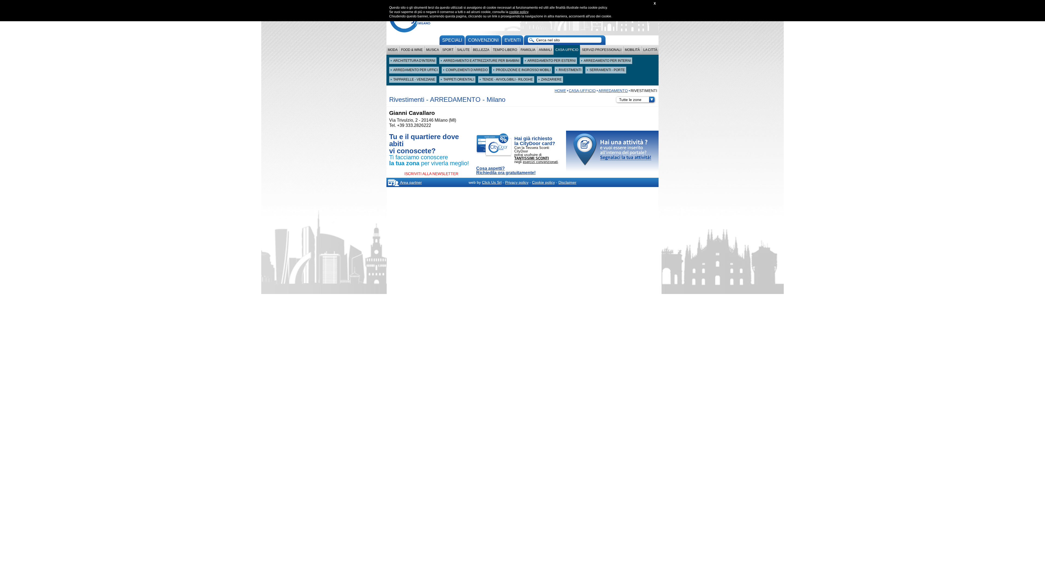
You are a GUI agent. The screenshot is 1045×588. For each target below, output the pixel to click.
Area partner (410, 182)
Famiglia (528, 50)
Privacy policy (516, 182)
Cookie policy (543, 182)
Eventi (513, 40)
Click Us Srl (492, 182)
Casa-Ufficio (566, 50)
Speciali (452, 40)
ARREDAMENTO (613, 90)
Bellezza (481, 50)
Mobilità (632, 50)
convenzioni (483, 40)
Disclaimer (567, 182)
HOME (560, 90)
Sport (447, 50)
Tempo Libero (505, 50)
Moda (393, 50)
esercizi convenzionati (540, 162)
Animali (545, 50)
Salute (463, 50)
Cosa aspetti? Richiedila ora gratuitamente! (506, 170)
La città (650, 50)
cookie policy (518, 12)
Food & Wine (412, 50)
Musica (432, 50)
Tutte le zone (630, 99)
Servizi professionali (601, 50)
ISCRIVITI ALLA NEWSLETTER (431, 174)
